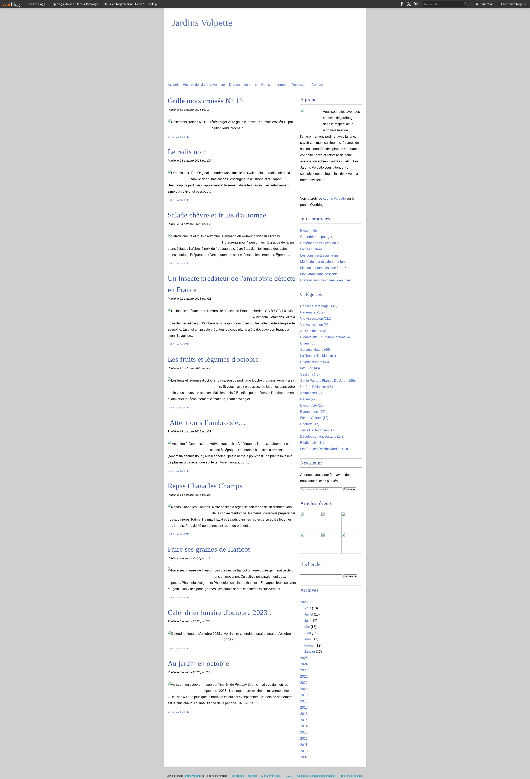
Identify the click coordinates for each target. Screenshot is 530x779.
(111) (315, 318)
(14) (321, 436)
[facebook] (402, 4)
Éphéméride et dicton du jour (321, 243)
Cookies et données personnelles (316, 775)
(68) (308, 343)
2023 (304, 670)
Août (307, 608)
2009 (304, 757)
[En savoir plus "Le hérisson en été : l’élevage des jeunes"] (310, 522)
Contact (317, 84)
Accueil (173, 84)
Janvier (309, 651)
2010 (304, 751)
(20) (312, 411)
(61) (318, 356)
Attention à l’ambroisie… (207, 423)
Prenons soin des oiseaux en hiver (325, 280)
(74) (325, 337)
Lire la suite (178, 137)
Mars (308, 639)
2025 (304, 658)
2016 (304, 713)
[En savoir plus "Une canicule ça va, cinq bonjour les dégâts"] (352, 522)
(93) (313, 331)
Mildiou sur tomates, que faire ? (323, 268)
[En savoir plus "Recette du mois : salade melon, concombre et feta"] (331, 522)
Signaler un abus (271, 775)
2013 (304, 732)
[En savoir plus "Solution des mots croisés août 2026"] (310, 543)
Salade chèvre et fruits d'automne (217, 215)
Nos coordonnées (274, 84)
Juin (307, 620)
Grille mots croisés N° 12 (205, 101)
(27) (311, 393)
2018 (304, 701)
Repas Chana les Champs (205, 486)
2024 (304, 664)
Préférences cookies (351, 775)
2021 (304, 682)
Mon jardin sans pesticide (319, 274)
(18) (314, 418)
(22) (312, 405)
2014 (304, 726)
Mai (307, 627)
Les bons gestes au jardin (319, 255)
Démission (299, 84)
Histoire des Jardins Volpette (204, 84)
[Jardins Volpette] (310, 119)
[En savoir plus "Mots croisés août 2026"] (331, 543)
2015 (304, 720)
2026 (304, 602)
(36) (327, 380)
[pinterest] (415, 4)
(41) (310, 374)
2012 (304, 738)
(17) (309, 424)
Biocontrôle (308, 230)
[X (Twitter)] (408, 4)
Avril (307, 633)
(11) (312, 442)
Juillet (308, 614)
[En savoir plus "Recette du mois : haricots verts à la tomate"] (352, 543)
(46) (314, 362)
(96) (315, 324)
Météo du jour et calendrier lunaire (325, 261)
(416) (318, 306)
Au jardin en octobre (198, 663)
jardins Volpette (334, 198)
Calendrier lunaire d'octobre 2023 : (219, 613)
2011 (303, 745)
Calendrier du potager (316, 237)
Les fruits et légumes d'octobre (213, 359)
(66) (315, 349)
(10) (324, 449)
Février (309, 645)
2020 (304, 689)
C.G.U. (289, 775)
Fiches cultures (311, 249)
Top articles (237, 775)
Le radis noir (187, 152)
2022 (304, 676)
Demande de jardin (243, 84)
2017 (304, 707)
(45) (310, 368)
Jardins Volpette (202, 23)
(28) (316, 387)
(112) (312, 312)
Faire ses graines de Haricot (209, 549)
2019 (304, 695)
